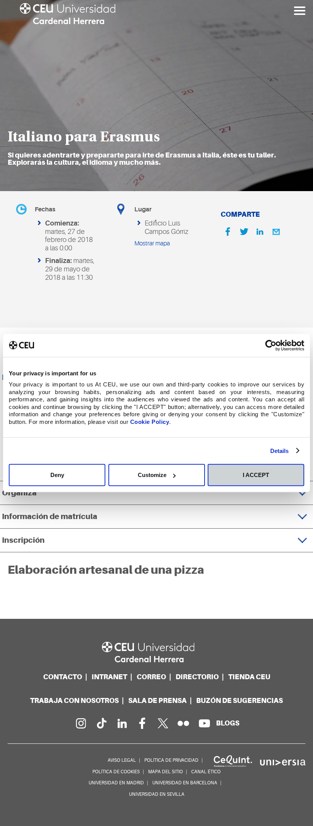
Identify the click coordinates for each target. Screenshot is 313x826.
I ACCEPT (256, 475)
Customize (152, 475)
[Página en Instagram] (80, 723)
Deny (57, 475)
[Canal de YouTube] (204, 723)
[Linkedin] (260, 231)
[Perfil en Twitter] (163, 723)
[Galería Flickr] (183, 723)
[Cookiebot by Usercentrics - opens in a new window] (270, 345)
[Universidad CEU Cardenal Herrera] (156, 652)
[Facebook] (228, 231)
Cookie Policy (149, 421)
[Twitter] (244, 231)
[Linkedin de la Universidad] (122, 723)
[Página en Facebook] (142, 723)
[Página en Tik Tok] (101, 723)
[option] (156, 95)
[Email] (276, 231)
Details (279, 450)
